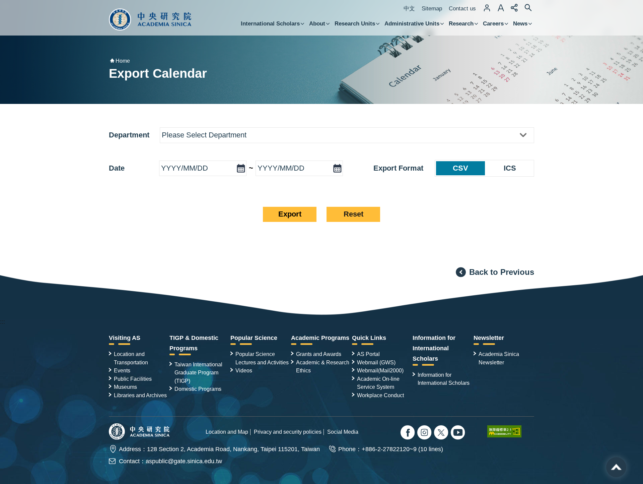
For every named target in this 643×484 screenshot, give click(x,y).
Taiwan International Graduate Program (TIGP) (198, 372)
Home (123, 61)
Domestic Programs (197, 389)
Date (117, 168)
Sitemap (432, 8)
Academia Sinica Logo (150, 19)
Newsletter (489, 338)
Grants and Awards (318, 354)
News (520, 23)
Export (289, 214)
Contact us (462, 8)
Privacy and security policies (288, 432)
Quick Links (369, 338)
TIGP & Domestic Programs (193, 343)
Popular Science (253, 338)
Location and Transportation (131, 358)
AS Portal (368, 354)
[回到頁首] (616, 467)
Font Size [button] (501, 8)
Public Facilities (133, 379)
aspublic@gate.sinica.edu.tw (184, 461)
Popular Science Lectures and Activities (262, 358)
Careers (493, 23)
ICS (510, 168)
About (317, 23)
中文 (409, 8)
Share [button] (514, 8)
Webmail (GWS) (376, 362)
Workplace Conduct (380, 395)
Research (461, 23)
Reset (353, 214)
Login (487, 8)
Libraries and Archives (140, 395)
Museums (125, 387)
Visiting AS (124, 338)
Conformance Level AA (510, 431)
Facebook (408, 433)
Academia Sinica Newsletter (499, 358)
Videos (243, 370)
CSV (460, 168)
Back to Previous (501, 272)
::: (2, 321)
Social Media (342, 432)
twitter (425, 433)
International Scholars (270, 23)
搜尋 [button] (528, 8)
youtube (459, 433)
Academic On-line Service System (378, 383)
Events (122, 370)
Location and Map (227, 432)
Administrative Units (411, 23)
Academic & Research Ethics (322, 366)
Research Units (355, 23)
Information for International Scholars (434, 348)
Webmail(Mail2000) (380, 370)
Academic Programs (320, 338)
